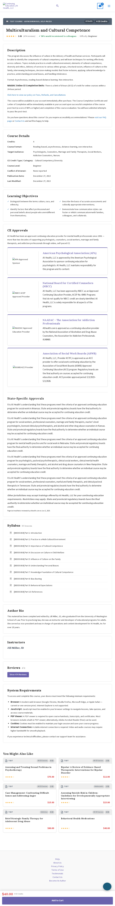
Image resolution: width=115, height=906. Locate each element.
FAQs (57, 859)
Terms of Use (57, 870)
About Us (57, 862)
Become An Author (57, 880)
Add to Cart (57, 900)
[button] (57, 6)
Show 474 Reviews (18, 674)
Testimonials (57, 873)
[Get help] (107, 886)
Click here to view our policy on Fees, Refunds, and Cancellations (36, 95)
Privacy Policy (57, 866)
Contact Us (20, 121)
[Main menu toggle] (109, 6)
